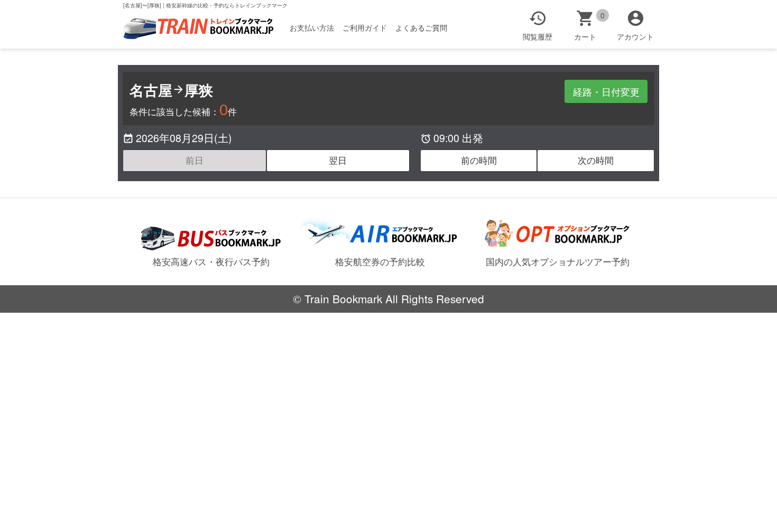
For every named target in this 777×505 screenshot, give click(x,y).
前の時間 (479, 160)
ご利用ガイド (365, 27)
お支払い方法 (312, 27)
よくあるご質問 (421, 27)
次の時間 (596, 160)
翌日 (338, 160)
